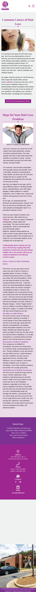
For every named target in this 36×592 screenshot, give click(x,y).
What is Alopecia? (18, 437)
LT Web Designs (27, 591)
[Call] (29, 6)
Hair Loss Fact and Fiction (19, 435)
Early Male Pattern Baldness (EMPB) (19, 430)
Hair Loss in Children (18, 433)
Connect (18, 479)
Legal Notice (32, 589)
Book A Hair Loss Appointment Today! (18, 101)
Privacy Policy (8, 591)
